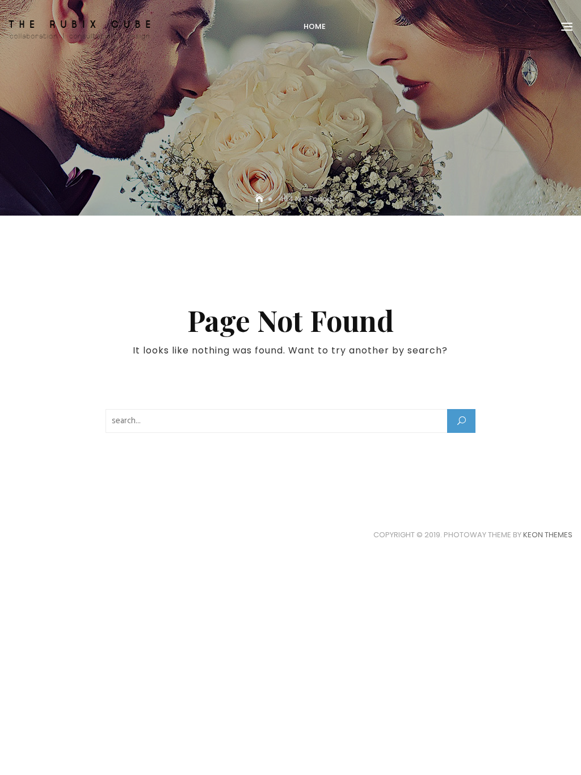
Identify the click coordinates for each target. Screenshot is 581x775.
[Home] (260, 198)
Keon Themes (547, 534)
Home (315, 26)
